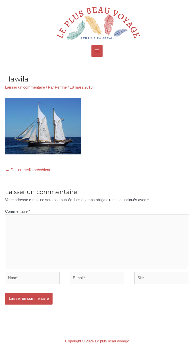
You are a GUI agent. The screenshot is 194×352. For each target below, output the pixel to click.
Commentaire (17, 211)
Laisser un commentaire (25, 87)
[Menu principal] (97, 51)
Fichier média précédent (28, 170)
